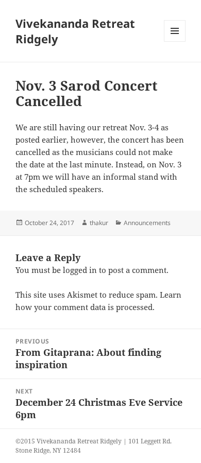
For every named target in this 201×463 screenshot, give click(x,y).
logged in (80, 270)
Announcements (147, 222)
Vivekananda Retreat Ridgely (75, 30)
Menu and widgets (175, 41)
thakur (99, 222)
